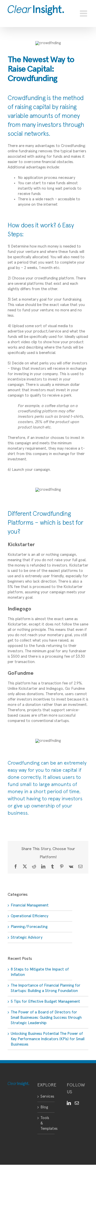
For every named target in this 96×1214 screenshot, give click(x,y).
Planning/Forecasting (29, 927)
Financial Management (30, 905)
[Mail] (77, 1103)
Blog (44, 1107)
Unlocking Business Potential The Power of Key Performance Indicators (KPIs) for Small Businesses (47, 1039)
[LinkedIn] (69, 1103)
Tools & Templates (46, 1123)
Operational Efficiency (29, 916)
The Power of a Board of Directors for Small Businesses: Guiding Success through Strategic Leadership (46, 1017)
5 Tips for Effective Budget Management (45, 1001)
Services (46, 1096)
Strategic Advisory (26, 937)
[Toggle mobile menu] (84, 13)
